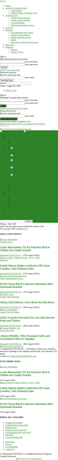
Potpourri (9, 47)
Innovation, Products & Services (24, 42)
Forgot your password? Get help (14, 108)
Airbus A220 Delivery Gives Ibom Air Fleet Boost (32, 158)
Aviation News (11, 15)
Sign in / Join (11, 90)
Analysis (9, 28)
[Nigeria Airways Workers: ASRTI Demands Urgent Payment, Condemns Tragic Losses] (24, 168)
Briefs (13, 40)
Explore (14, 49)
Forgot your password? (10, 70)
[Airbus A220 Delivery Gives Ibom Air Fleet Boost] (17, 155)
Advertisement (11, 447)
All (12, 182)
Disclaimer (10, 442)
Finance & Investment (20, 35)
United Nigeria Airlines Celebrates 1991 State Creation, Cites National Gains (25, 267)
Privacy (8, 444)
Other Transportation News (22, 25)
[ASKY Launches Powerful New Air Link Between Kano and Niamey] (20, 160)
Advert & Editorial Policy (16, 8)
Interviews (9, 45)
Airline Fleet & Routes (20, 18)
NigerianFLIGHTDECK (10, 255)
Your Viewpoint (7, 330)
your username (31, 61)
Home (8, 6)
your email (29, 77)
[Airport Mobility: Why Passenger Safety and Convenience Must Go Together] (10, 328)
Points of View (17, 52)
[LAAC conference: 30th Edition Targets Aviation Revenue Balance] (26, 175)
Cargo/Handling (18, 23)
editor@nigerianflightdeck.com (23, 356)
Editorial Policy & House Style (24, 13)
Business (9, 30)
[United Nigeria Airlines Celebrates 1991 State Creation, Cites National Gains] (20, 258)
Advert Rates (16, 10)
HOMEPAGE (22, 229)
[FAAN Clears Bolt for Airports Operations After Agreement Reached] (13, 276)
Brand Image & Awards (21, 37)
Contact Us (10, 449)
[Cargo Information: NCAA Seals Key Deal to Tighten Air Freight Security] (19, 148)
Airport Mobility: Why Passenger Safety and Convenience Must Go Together (25, 337)
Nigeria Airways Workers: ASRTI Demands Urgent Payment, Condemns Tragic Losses (33, 171)
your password (31, 64)
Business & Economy (16, 430)
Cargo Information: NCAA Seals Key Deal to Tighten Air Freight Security (25, 248)
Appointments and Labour (22, 32)
